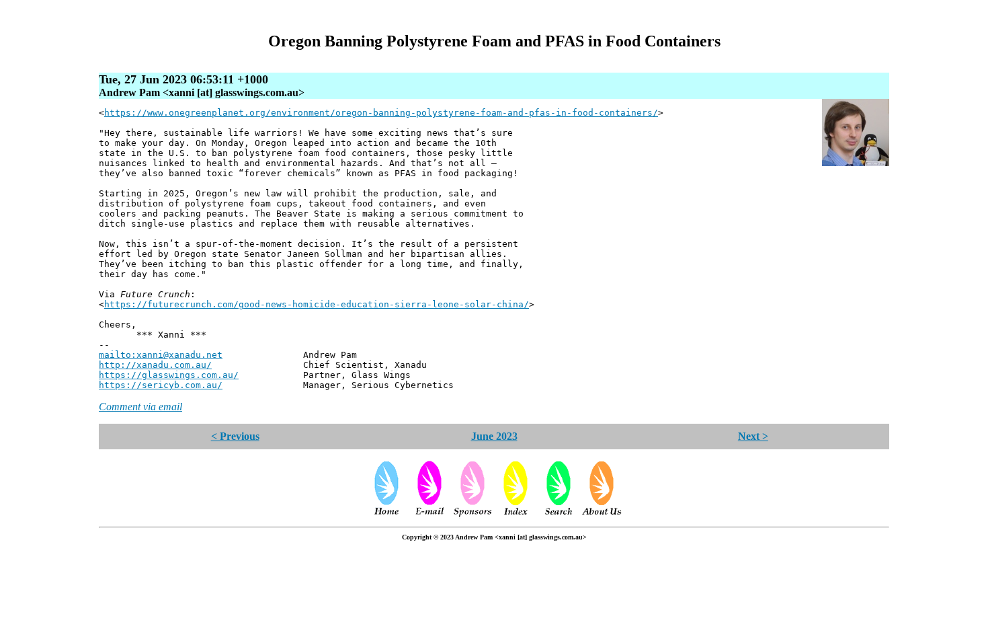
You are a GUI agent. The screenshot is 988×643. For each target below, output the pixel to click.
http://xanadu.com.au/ (155, 365)
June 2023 (494, 436)
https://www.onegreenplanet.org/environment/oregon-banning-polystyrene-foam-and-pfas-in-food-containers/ (381, 113)
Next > (753, 436)
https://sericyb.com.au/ (160, 385)
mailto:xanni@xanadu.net (160, 355)
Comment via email (140, 406)
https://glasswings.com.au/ (169, 375)
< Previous (235, 436)
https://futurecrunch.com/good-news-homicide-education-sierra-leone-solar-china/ (316, 304)
